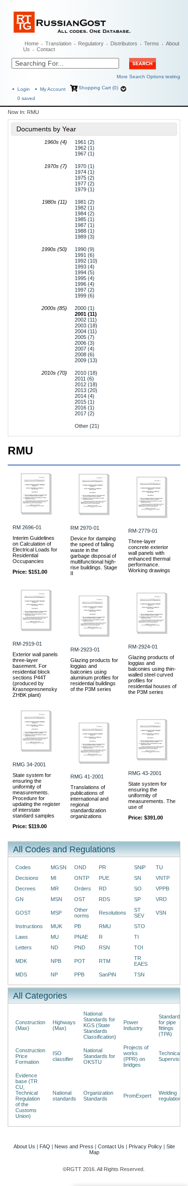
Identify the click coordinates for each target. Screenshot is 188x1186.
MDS (21, 974)
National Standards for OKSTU (99, 1056)
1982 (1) (84, 208)
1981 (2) (84, 202)
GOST (23, 913)
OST (79, 899)
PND (79, 947)
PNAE (81, 937)
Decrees (25, 888)
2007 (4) (84, 349)
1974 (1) (84, 172)
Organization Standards (98, 1095)
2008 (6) (84, 354)
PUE (104, 878)
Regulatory (91, 43)
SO (138, 888)
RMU (105, 926)
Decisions (27, 878)
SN (137, 878)
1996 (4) (84, 284)
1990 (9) (84, 249)
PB (77, 926)
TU (159, 867)
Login (23, 89)
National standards (64, 1095)
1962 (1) (84, 148)
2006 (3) (84, 343)
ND (54, 947)
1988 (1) (84, 231)
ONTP (81, 878)
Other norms (81, 912)
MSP (56, 913)
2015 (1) (84, 402)
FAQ (45, 1146)
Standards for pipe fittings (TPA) (171, 1025)
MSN (56, 899)
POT (79, 961)
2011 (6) (84, 378)
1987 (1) (84, 225)
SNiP (140, 867)
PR (102, 867)
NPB (56, 961)
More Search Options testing (148, 76)
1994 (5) (84, 272)
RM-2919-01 (27, 644)
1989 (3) (84, 237)
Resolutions (112, 913)
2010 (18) (86, 373)
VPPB (162, 888)
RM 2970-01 (84, 528)
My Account (53, 89)
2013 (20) (86, 390)
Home (32, 43)
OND (80, 867)
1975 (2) (84, 178)
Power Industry (133, 1025)
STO (139, 926)
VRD (161, 899)
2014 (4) (84, 396)
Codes (23, 867)
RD (103, 888)
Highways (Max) (64, 1025)
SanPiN (107, 974)
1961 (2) (84, 142)
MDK (21, 961)
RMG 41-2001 (87, 776)
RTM (104, 961)
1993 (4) (84, 266)
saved (26, 98)
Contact (46, 49)
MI (53, 878)
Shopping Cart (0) (98, 87)
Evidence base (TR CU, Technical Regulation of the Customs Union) (27, 1096)
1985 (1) (84, 219)
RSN (104, 947)
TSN (139, 974)
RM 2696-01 (27, 527)
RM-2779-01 (143, 531)
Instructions (29, 926)
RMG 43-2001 (144, 773)
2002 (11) (86, 320)
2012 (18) (86, 384)
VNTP (163, 878)
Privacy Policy (145, 1146)
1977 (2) (84, 183)
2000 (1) (84, 308)
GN (19, 899)
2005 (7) (84, 337)
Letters (23, 947)
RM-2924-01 (143, 646)
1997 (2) (84, 290)
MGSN (59, 867)
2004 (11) (86, 331)
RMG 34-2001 (29, 764)
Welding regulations (171, 1095)
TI (136, 937)
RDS (104, 899)
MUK (56, 926)
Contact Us (111, 1146)
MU (55, 937)
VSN (161, 913)
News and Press (74, 1146)
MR (55, 888)
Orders (82, 888)
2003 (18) (86, 325)
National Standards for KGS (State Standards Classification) (99, 1025)
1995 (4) (84, 278)
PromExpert (137, 1096)
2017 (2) (84, 413)
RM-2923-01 (85, 649)
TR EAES (141, 961)
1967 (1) (84, 153)
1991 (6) (84, 255)
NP (54, 974)
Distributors (123, 43)
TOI (138, 947)
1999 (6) (84, 295)
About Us (24, 1146)
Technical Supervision (172, 1056)
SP (137, 899)
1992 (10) (86, 261)
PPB (79, 974)
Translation (58, 43)
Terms (151, 43)
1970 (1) (84, 166)
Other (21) (87, 426)
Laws (21, 937)
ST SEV (139, 912)
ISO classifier (63, 1056)
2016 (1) (84, 407)
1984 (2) (84, 213)
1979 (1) (84, 189)
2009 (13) (86, 360)
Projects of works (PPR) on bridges (135, 1056)
